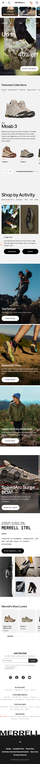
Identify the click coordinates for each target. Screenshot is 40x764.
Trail (31, 199)
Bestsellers (25, 14)
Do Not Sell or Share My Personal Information (15, 751)
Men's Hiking (4, 707)
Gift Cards (14, 719)
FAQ (38, 699)
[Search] (9, 2)
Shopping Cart (18, 690)
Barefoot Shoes (19, 709)
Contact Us (26, 697)
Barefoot (23, 90)
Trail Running (23, 707)
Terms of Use (34, 751)
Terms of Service (11, 666)
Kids (11, 709)
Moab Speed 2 (13, 90)
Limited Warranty (19, 699)
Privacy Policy (32, 665)
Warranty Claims (31, 699)
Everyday (19, 199)
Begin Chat (7, 697)
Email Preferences (24, 719)
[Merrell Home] (20, 2)
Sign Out (32, 690)
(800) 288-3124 (16, 697)
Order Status (8, 690)
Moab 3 (4, 90)
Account (26, 690)
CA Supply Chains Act (20, 755)
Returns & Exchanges (6, 699)
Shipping (33, 697)
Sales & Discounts (35, 716)
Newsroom (25, 716)
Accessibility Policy (18, 748)
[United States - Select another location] (20, 742)
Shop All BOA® (10, 507)
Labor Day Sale (8, 14)
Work (36, 199)
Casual (31, 707)
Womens (12, 251)
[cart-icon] (37, 2)
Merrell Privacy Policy (9, 668)
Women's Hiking (14, 707)
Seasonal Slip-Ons (8, 199)
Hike (26, 199)
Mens (30, 251)
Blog (19, 716)
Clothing (36, 707)
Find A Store (12, 716)
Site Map (8, 748)
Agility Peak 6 (31, 90)
